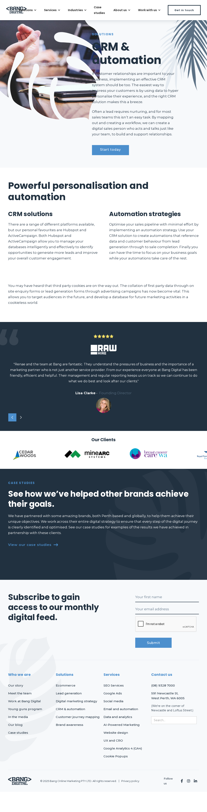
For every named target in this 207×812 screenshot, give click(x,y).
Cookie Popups (116, 756)
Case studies (99, 10)
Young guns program (25, 709)
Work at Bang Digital (24, 701)
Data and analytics (118, 717)
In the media (18, 717)
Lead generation (69, 693)
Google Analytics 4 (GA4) (123, 748)
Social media (113, 701)
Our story (15, 685)
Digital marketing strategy (76, 701)
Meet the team (20, 693)
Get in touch (184, 10)
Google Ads (113, 693)
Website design (116, 733)
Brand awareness (69, 725)
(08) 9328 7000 (163, 685)
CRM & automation (70, 709)
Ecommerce (65, 685)
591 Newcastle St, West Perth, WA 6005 (168, 695)
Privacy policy (130, 781)
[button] (27, 10)
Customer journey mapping (78, 717)
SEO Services (114, 685)
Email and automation (121, 709)
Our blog (15, 725)
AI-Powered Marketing (122, 725)
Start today (110, 150)
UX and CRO (113, 740)
